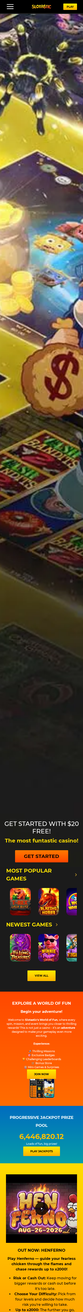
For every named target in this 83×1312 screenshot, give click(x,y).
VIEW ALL (41, 975)
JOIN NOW (41, 1074)
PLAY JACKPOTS (41, 1151)
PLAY (70, 6)
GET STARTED (41, 856)
